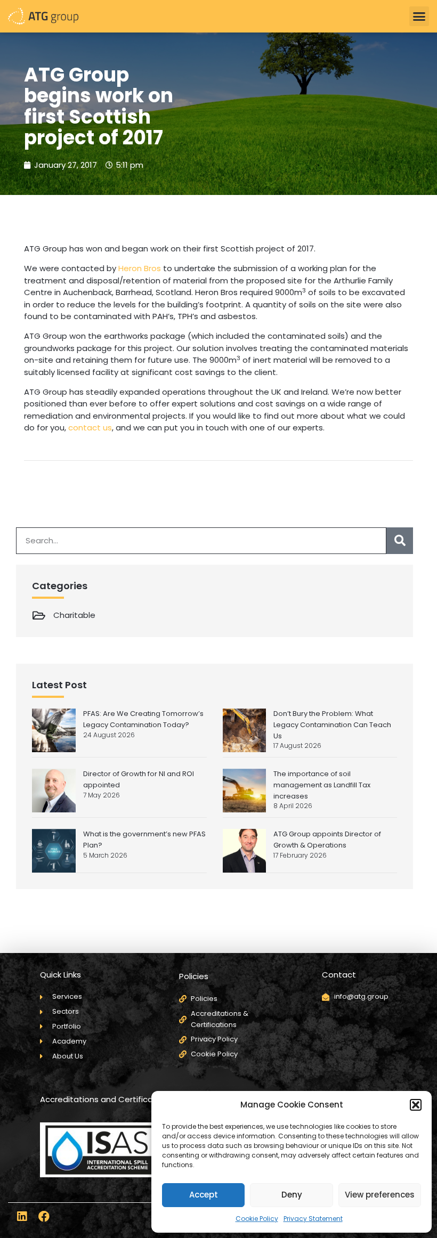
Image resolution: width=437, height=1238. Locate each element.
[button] (415, 1104)
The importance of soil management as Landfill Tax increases (321, 785)
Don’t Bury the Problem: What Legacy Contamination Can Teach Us (332, 724)
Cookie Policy (257, 1218)
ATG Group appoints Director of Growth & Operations (327, 839)
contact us (90, 427)
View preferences (380, 1194)
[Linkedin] (21, 1216)
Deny (291, 1194)
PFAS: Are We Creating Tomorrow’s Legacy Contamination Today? (143, 719)
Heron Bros (139, 268)
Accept (203, 1194)
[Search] (399, 540)
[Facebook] (44, 1216)
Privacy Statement (313, 1218)
